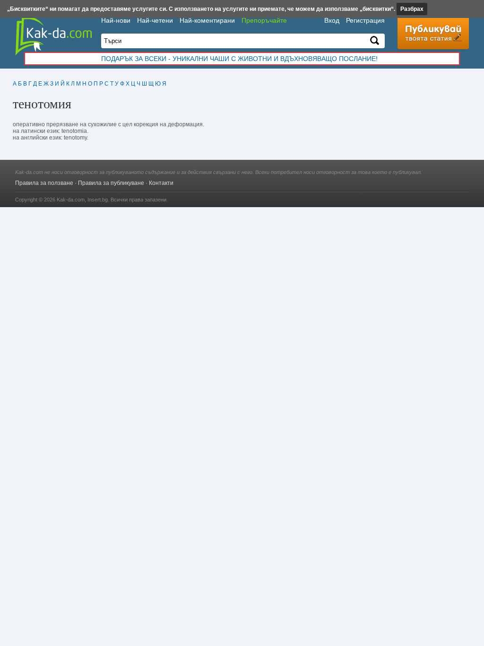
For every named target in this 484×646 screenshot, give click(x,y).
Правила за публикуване (111, 183)
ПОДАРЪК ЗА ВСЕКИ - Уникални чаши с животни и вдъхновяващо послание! (239, 58)
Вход (331, 20)
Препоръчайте (264, 20)
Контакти (161, 183)
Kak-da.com (71, 199)
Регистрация (365, 20)
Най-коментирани (207, 20)
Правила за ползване (44, 183)
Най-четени (155, 20)
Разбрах (412, 9)
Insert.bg (97, 199)
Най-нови (115, 20)
